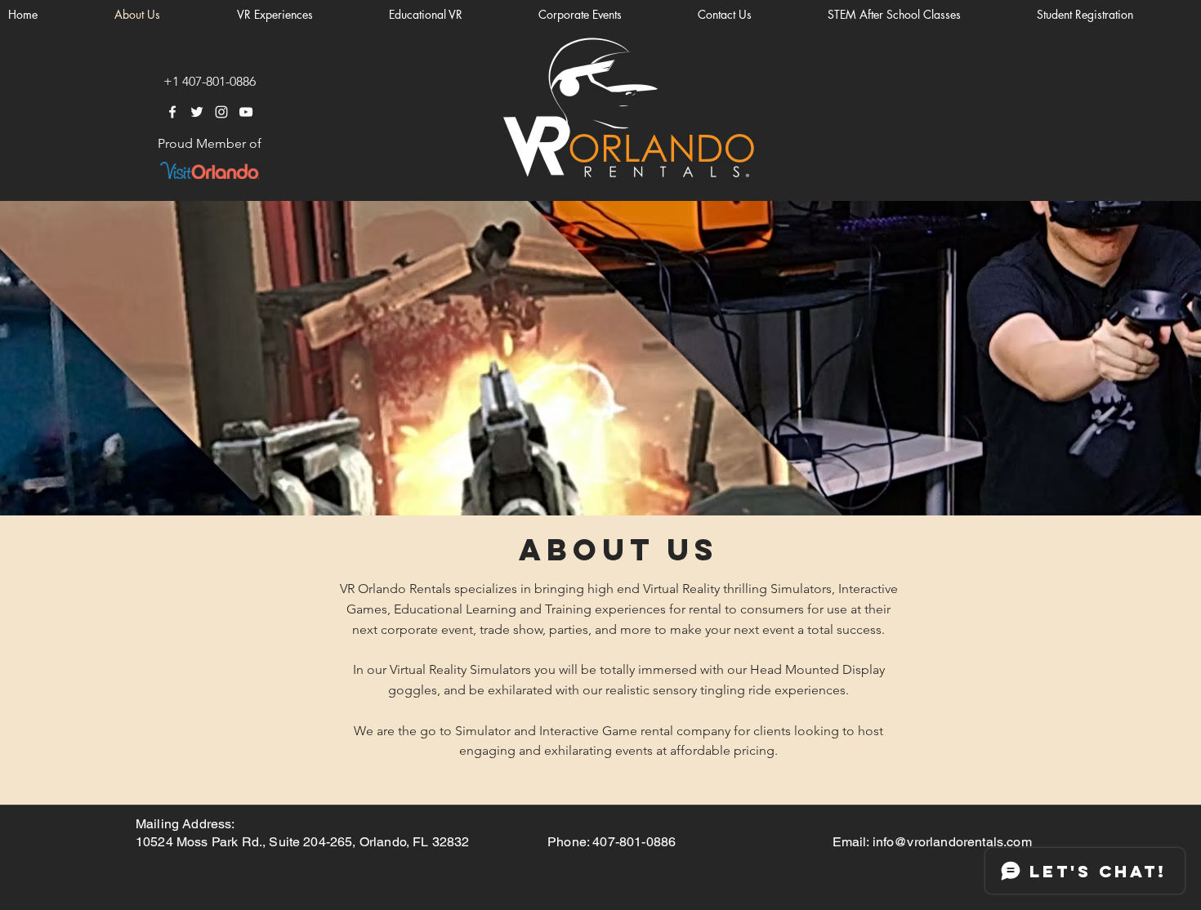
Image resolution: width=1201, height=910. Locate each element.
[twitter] (197, 112)
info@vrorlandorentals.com (952, 842)
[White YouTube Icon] (246, 112)
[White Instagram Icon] (221, 112)
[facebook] (172, 112)
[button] (1115, 15)
